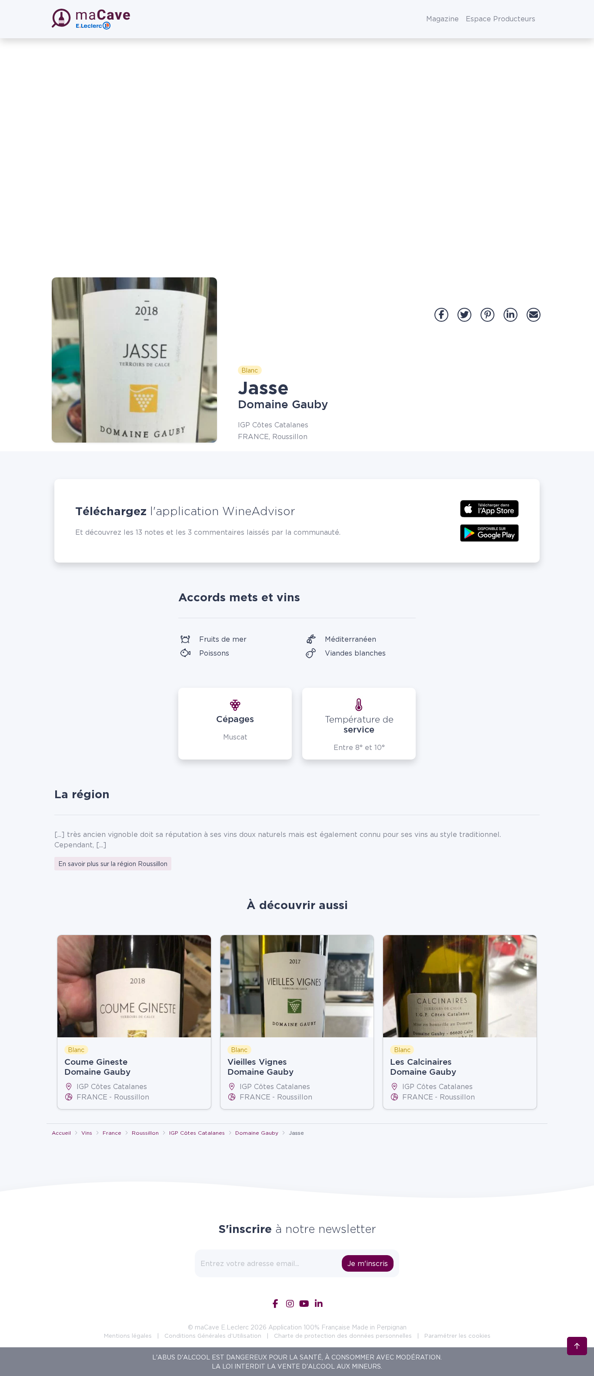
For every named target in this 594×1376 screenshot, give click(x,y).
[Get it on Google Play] (489, 532)
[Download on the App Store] (489, 508)
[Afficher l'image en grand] (134, 360)
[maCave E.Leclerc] (92, 19)
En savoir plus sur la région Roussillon (112, 863)
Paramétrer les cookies (457, 1336)
